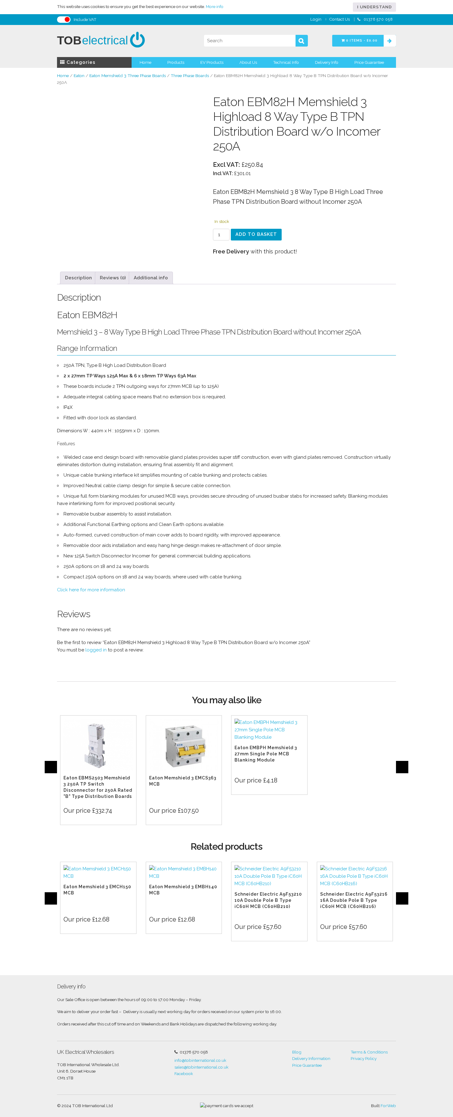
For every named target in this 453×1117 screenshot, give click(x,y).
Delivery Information (311, 1058)
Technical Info (286, 62)
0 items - (361, 41)
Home (145, 62)
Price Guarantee (369, 62)
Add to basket (256, 234)
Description (78, 278)
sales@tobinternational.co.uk (201, 1067)
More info (214, 6)
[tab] (78, 278)
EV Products (211, 62)
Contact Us (339, 19)
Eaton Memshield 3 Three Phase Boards (127, 75)
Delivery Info (326, 62)
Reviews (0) (113, 278)
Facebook (183, 1073)
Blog (296, 1051)
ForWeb (388, 1105)
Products (175, 62)
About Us (248, 62)
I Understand (374, 6)
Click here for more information (91, 590)
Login (315, 19)
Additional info (151, 278)
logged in (96, 650)
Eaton (79, 75)
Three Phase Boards (190, 75)
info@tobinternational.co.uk (200, 1060)
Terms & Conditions (369, 1051)
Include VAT (85, 19)
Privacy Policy (364, 1058)
